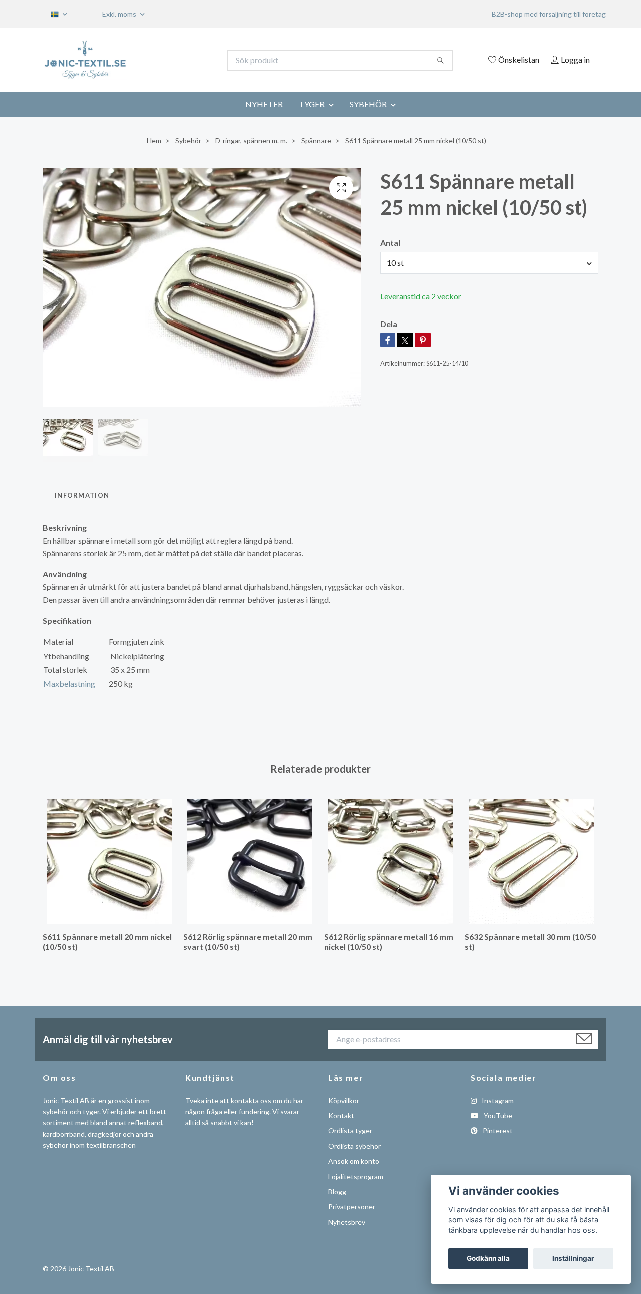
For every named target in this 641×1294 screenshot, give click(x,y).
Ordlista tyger (350, 1130)
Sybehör (188, 140)
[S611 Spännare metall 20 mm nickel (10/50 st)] (109, 861)
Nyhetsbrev (346, 1222)
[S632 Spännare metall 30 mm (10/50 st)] (531, 861)
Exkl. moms (120, 14)
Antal (390, 242)
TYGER (312, 104)
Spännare (316, 140)
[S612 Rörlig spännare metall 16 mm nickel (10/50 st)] (390, 861)
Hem (154, 140)
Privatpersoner (351, 1206)
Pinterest (497, 1130)
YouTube (497, 1115)
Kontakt (341, 1115)
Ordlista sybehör (354, 1146)
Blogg (337, 1191)
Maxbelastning (69, 683)
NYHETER (264, 104)
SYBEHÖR (368, 104)
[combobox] (489, 263)
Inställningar (573, 1258)
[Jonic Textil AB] (181, 60)
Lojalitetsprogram (355, 1176)
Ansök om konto (353, 1161)
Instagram (497, 1100)
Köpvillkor (343, 1100)
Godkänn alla (488, 1258)
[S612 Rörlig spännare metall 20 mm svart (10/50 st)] (249, 861)
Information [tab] (82, 495)
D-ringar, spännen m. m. (251, 140)
